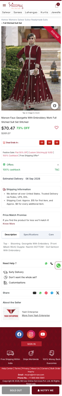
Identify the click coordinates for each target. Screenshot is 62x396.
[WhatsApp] (46, 263)
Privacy (25, 368)
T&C (57, 169)
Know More (9, 223)
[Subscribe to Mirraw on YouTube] (42, 334)
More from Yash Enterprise (36, 315)
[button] (29, 107)
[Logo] (16, 5)
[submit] (56, 127)
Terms (17, 368)
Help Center (7, 368)
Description (11, 234)
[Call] (51, 263)
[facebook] (51, 293)
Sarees (18, 12)
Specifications (31, 234)
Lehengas (31, 12)
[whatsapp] (40, 293)
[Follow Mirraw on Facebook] (19, 334)
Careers (44, 368)
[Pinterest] (46, 293)
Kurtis (44, 12)
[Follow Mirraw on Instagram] (31, 334)
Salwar (6, 12)
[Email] (34, 293)
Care (51, 234)
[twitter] (57, 293)
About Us (35, 368)
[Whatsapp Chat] (58, 265)
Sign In (31, 344)
